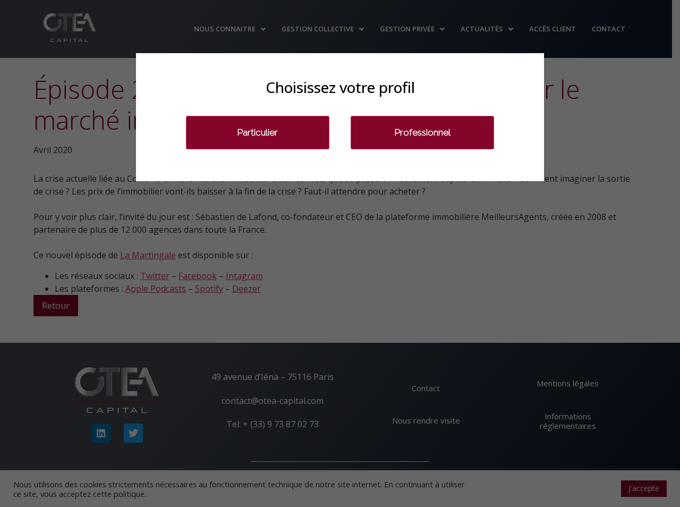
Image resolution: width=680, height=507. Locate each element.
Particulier (257, 132)
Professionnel (422, 132)
